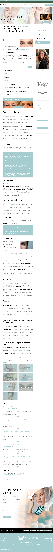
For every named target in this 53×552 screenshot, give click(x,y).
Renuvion (10, 377)
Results (6, 81)
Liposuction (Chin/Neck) (26, 368)
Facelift (10, 386)
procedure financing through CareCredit (11, 355)
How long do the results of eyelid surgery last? (14, 88)
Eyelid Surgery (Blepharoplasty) (26, 386)
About (30, 4)
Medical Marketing (4, 549)
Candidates (6, 74)
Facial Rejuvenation (13, 26)
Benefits (6, 73)
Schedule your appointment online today (19, 61)
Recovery (6, 80)
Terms (46, 130)
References (6, 94)
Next (32, 104)
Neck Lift (10, 368)
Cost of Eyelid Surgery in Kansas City (11, 84)
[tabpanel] (42, 59)
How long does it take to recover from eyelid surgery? (15, 91)
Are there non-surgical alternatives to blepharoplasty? (15, 90)
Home (4, 26)
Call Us (50, 0)
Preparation (6, 77)
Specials (20, 4)
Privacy (44, 130)
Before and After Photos (8, 70)
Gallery (26, 4)
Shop (39, 4)
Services (15, 4)
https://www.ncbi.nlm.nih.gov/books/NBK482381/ (12, 474)
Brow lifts (5, 326)
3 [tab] (42, 70)
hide (30, 67)
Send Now (42, 128)
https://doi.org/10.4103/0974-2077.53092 (26, 477)
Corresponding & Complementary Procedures (12, 83)
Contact (35, 4)
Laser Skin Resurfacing (26, 377)
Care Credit (31, 544)
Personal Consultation (8, 76)
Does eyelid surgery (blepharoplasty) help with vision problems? (17, 87)
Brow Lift (10, 395)
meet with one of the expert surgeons (21, 350)
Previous (4, 104)
